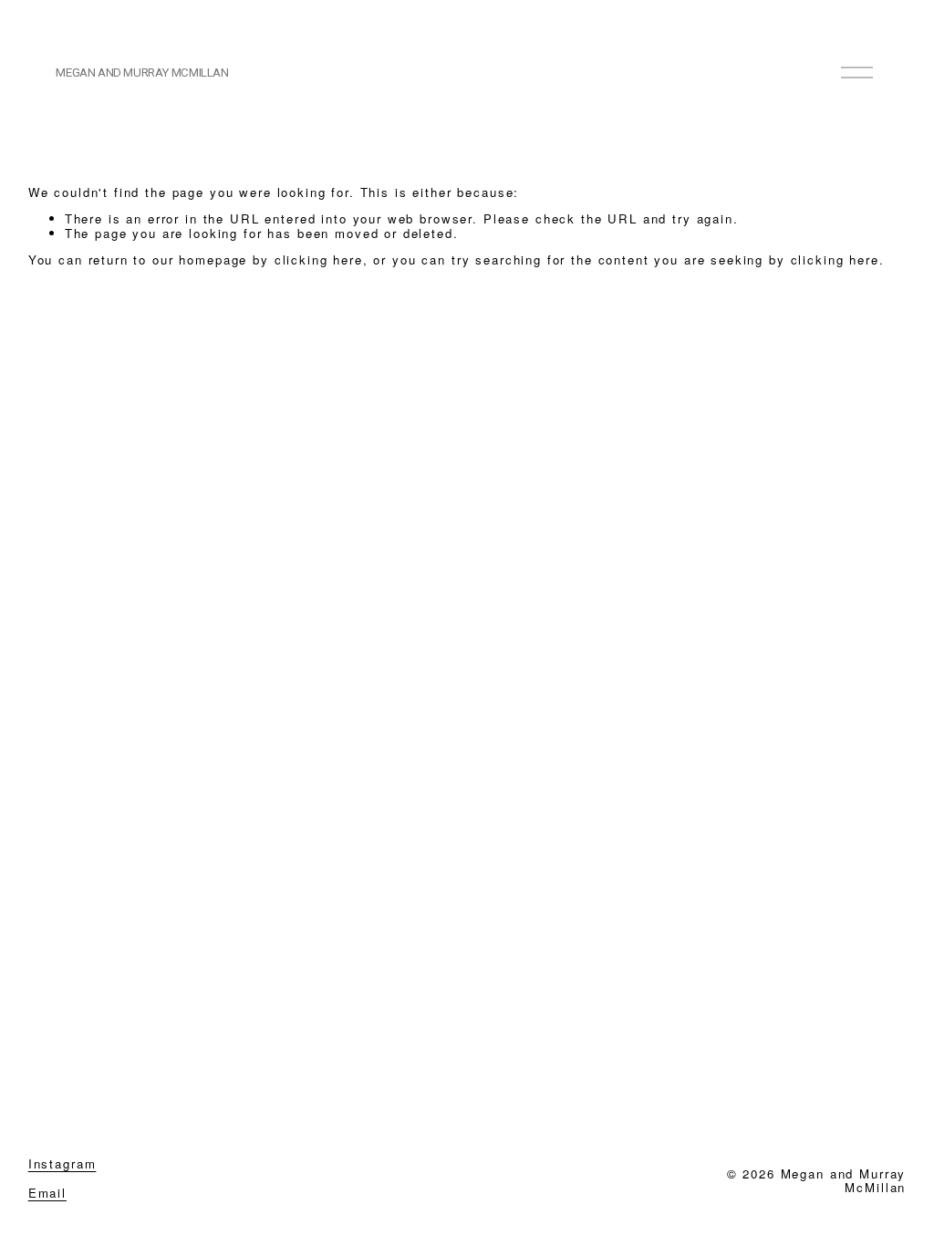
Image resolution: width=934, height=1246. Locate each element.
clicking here (319, 259)
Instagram (62, 1164)
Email (47, 1193)
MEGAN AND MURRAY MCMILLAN (142, 72)
